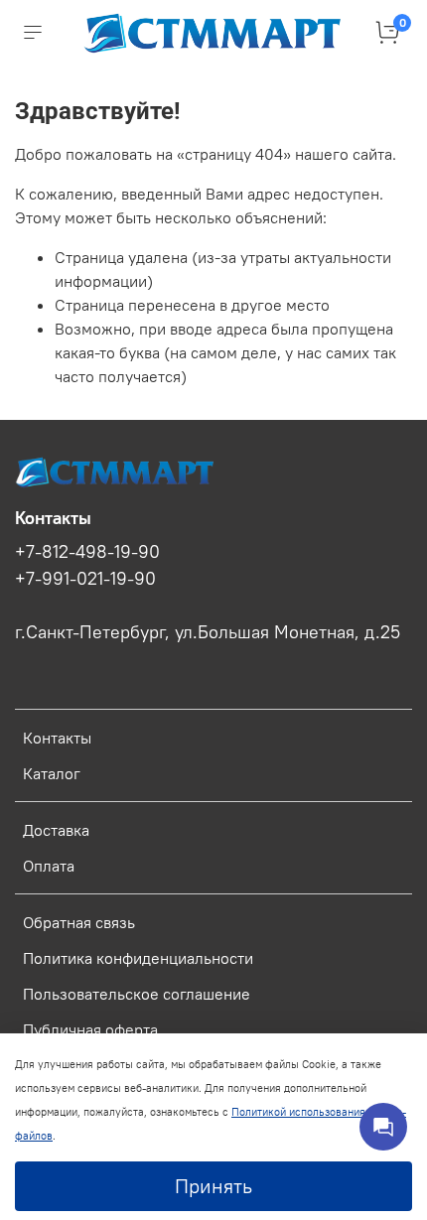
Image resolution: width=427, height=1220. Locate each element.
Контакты (57, 737)
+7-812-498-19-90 (87, 552)
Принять (213, 1185)
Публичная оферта (90, 1029)
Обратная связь (79, 922)
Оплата (48, 866)
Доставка (56, 830)
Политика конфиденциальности (138, 958)
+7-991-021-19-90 (85, 579)
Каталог (51, 773)
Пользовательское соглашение (136, 994)
